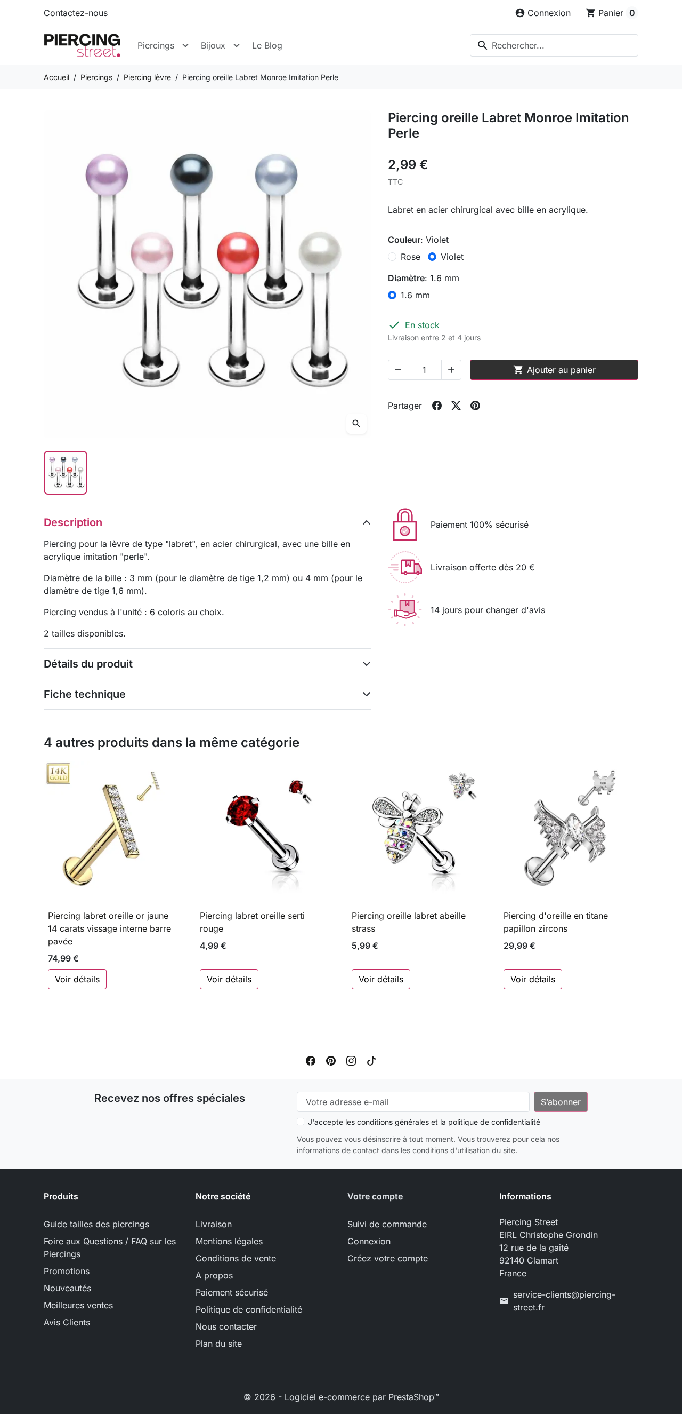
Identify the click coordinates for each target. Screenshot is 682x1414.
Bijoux (213, 45)
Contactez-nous (76, 12)
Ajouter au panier (554, 369)
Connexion (369, 1241)
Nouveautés (67, 1288)
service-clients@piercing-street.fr (564, 1301)
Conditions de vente (236, 1258)
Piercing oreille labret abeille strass (409, 922)
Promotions (67, 1271)
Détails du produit (88, 663)
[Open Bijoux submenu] (236, 45)
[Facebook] (311, 1059)
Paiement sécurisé (232, 1292)
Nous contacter (226, 1326)
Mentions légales (229, 1241)
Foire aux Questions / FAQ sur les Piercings (110, 1247)
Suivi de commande (387, 1224)
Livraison (214, 1224)
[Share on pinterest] (475, 405)
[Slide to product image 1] (65, 473)
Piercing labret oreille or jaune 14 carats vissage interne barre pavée (109, 928)
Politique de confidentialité (249, 1309)
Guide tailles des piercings (96, 1224)
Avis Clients (67, 1322)
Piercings (155, 45)
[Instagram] (351, 1059)
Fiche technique (85, 694)
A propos (214, 1275)
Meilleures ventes (78, 1305)
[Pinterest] (331, 1059)
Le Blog (267, 45)
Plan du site (219, 1343)
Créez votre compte (387, 1258)
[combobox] (554, 45)
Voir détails (77, 979)
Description (73, 522)
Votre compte (375, 1196)
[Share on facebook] (436, 405)
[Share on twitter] (456, 405)
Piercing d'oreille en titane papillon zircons (556, 922)
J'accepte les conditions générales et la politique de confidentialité (424, 1121)
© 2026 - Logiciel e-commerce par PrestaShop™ (341, 1397)
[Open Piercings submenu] (185, 45)
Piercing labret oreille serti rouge (252, 922)
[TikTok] (371, 1059)
